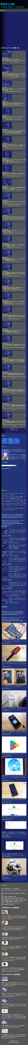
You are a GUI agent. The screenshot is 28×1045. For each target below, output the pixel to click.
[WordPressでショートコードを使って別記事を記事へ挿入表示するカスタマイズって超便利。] (7, 179)
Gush (8, 105)
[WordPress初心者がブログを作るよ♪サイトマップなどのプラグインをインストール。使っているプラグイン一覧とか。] (7, 209)
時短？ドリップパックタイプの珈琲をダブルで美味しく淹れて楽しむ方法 (14, 876)
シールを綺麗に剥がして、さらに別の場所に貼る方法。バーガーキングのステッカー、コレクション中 (14, 686)
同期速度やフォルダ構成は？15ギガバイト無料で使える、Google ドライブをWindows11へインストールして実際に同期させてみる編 (14, 834)
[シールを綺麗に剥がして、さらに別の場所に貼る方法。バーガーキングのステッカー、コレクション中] (14, 676)
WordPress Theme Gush (14, 1042)
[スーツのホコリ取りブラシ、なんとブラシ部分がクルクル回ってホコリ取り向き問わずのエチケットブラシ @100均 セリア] (14, 653)
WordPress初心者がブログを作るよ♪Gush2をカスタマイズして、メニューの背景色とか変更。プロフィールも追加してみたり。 (13, 316)
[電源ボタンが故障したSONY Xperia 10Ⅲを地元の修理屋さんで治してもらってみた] (14, 790)
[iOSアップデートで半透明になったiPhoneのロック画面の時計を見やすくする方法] (14, 721)
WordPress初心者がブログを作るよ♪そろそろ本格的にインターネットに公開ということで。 (13, 245)
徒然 (2, 893)
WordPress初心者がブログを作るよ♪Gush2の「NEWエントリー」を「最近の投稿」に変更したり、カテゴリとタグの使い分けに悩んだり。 (13, 273)
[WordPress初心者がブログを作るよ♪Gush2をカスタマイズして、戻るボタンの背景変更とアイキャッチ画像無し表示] (7, 351)
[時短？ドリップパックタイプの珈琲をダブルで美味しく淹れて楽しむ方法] (14, 866)
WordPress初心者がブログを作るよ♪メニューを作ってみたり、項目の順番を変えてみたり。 (13, 259)
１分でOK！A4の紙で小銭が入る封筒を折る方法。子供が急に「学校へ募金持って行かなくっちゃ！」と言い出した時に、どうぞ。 (17, 560)
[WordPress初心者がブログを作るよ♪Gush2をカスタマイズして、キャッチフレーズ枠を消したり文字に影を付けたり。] (7, 381)
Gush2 (14, 60)
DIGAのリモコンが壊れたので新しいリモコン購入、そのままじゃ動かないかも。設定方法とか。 (17, 600)
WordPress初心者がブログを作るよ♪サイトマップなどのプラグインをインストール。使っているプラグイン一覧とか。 (13, 217)
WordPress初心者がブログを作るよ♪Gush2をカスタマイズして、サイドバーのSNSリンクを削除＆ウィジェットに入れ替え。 (13, 345)
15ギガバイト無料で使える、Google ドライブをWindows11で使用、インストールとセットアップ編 (12, 854)
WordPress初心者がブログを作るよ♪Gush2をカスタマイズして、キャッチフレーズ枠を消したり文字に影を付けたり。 (13, 390)
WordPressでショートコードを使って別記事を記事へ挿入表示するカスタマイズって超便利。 (13, 188)
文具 (8, 893)
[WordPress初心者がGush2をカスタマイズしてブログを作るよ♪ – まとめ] (7, 193)
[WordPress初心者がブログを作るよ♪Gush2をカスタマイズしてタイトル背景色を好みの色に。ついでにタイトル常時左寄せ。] (7, 413)
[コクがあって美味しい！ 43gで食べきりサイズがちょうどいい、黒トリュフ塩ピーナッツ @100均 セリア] (14, 631)
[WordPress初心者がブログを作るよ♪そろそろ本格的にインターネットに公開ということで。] (7, 237)
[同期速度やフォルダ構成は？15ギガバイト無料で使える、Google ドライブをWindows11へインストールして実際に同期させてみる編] (14, 826)
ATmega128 (11, 898)
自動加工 (16, 901)
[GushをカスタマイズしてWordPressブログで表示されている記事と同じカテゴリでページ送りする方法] (7, 95)
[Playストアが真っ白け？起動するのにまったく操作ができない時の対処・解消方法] (14, 744)
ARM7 (6, 898)
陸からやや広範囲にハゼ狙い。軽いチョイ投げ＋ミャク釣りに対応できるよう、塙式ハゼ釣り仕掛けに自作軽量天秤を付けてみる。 (17, 576)
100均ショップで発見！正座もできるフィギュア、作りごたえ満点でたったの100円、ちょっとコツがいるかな (14, 984)
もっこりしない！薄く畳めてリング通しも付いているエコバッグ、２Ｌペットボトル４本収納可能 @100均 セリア (14, 969)
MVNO (14, 896)
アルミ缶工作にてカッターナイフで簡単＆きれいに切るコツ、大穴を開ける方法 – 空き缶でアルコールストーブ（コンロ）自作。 (17, 532)
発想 (14, 893)
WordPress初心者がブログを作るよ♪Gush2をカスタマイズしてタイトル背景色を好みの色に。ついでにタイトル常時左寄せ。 (13, 422)
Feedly (11, 161)
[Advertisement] (14, 26)
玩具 (2, 902)
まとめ (19, 205)
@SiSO (3, 60)
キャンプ (20, 890)
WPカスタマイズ (19, 60)
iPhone (6, 896)
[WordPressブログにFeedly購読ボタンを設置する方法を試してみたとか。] (7, 166)
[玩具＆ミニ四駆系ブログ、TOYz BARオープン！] (7, 51)
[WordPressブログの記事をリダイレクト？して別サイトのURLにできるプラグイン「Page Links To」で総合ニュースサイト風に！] (7, 137)
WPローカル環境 (14, 205)
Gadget (6, 904)
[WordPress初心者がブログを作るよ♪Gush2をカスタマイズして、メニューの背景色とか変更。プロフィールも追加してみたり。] (7, 307)
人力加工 (21, 899)
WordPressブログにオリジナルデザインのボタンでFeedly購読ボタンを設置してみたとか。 (14, 160)
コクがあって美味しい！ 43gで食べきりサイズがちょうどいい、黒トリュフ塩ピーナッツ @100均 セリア (14, 640)
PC (13, 904)
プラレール (12, 902)
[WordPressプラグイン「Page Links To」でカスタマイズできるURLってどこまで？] (7, 109)
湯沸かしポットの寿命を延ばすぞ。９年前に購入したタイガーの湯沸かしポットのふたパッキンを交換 (14, 708)
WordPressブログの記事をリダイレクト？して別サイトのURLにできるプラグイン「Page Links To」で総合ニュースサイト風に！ (13, 145)
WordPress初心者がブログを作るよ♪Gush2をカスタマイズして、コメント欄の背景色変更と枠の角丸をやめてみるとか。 (13, 374)
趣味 (17, 893)
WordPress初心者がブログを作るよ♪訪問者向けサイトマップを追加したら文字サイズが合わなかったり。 (13, 288)
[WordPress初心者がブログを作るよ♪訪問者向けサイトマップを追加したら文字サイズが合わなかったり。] (7, 279)
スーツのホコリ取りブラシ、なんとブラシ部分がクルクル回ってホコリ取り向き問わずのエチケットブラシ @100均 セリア (14, 664)
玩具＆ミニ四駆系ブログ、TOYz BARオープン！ (11, 59)
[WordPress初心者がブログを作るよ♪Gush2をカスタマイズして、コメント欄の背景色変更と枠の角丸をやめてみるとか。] (7, 365)
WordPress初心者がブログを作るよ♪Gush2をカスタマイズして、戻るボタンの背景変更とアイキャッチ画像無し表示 (13, 360)
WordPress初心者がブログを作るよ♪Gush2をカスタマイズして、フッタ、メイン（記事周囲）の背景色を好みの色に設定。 (13, 405)
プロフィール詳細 (21, 458)
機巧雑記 (11, 901)
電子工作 (21, 901)
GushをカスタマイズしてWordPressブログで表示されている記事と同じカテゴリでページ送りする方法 (13, 103)
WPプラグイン (20, 119)
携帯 (2, 896)
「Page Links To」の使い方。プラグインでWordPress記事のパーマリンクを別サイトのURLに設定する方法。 (13, 131)
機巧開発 (6, 901)
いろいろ (17, 902)
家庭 (6, 893)
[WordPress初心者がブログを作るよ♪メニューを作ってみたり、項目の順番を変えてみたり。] (7, 251)
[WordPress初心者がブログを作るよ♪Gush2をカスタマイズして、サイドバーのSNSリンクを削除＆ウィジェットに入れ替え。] (7, 336)
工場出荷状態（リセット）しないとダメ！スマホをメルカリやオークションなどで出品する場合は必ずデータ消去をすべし (14, 777)
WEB (7, 60)
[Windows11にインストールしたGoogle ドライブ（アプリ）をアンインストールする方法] (14, 810)
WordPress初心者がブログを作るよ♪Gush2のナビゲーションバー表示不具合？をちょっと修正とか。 (13, 331)
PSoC (2, 899)
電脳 (2, 904)
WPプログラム (22, 105)
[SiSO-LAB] (7, 3)
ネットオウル (15, 61)
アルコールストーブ (12, 890)
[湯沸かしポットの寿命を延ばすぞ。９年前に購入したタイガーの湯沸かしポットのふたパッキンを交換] (14, 698)
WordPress (10, 60)
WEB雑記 (17, 888)
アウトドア (4, 890)
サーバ (12, 888)
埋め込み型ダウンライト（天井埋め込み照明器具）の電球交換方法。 (17, 546)
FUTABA (17, 898)
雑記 (20, 893)
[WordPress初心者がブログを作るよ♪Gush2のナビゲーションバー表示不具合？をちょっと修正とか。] (7, 322)
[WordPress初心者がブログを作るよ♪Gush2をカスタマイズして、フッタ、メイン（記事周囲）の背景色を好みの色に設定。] (7, 397)
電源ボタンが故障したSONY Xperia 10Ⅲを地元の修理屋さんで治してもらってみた (14, 800)
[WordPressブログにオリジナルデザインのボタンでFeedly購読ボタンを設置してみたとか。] (7, 152)
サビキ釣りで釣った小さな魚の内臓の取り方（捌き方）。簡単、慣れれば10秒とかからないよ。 (17, 540)
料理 (11, 893)
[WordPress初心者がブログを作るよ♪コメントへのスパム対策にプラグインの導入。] (7, 223)
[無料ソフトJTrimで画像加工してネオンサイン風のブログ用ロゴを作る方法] (7, 81)
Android (10, 896)
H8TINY (21, 898)
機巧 (2, 898)
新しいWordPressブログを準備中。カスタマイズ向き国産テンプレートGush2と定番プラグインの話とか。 (13, 74)
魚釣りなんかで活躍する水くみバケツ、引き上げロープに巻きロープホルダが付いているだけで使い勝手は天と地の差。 (17, 568)
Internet (10, 904)
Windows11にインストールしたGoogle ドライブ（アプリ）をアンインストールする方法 (14, 817)
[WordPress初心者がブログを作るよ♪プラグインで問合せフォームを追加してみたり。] (7, 293)
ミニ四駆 (7, 902)
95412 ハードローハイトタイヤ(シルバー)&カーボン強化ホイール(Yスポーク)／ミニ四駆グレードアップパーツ (14, 995)
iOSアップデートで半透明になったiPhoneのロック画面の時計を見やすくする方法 (14, 732)
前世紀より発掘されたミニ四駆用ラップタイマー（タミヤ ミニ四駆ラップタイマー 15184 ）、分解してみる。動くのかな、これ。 (14, 1016)
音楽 (23, 893)
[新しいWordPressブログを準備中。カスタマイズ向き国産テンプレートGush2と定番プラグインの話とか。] (7, 66)
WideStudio (7, 899)
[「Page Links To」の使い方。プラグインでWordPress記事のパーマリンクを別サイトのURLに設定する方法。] (7, 123)
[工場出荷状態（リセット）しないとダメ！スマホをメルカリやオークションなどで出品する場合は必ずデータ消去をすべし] (14, 766)
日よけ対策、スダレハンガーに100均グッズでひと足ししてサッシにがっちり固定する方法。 (17, 553)
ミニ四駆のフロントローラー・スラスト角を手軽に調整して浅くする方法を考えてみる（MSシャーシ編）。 (14, 1036)
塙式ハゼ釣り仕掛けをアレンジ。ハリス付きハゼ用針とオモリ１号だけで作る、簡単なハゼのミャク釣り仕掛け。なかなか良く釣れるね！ (17, 585)
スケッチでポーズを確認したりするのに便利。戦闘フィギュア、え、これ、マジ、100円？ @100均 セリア (14, 959)
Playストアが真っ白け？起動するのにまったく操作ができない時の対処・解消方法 (14, 754)
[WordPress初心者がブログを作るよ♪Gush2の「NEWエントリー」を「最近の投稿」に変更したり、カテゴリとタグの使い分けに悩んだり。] (7, 264)
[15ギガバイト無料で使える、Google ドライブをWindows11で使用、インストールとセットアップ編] (14, 845)
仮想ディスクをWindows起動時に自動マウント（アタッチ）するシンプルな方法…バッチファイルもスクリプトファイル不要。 (17, 593)
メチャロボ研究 (14, 899)
